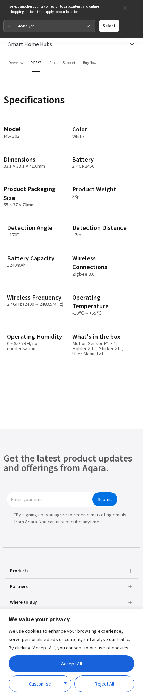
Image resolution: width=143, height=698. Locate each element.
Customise (40, 684)
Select (109, 25)
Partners (19, 586)
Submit (105, 499)
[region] (71, 653)
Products (19, 571)
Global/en (25, 25)
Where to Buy (23, 602)
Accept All (71, 664)
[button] (71, 570)
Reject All (104, 684)
